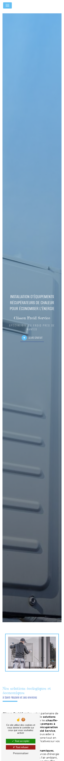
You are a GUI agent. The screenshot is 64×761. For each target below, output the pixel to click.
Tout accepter (21, 741)
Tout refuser (21, 747)
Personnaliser (20, 753)
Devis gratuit (35, 338)
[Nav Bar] (7, 5)
